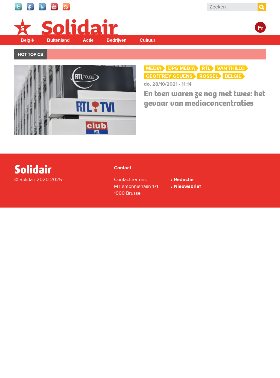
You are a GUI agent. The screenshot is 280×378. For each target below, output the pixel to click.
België (27, 40)
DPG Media (181, 68)
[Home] (38, 173)
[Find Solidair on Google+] (42, 10)
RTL (206, 68)
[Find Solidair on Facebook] (30, 10)
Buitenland (58, 40)
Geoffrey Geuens (169, 76)
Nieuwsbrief (187, 186)
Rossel (208, 76)
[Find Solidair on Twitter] (18, 10)
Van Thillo (231, 68)
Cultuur (147, 40)
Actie (88, 40)
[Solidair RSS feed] (66, 10)
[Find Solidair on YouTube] (54, 10)
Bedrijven (117, 40)
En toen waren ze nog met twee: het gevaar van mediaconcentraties (204, 98)
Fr (260, 28)
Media (153, 68)
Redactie (184, 179)
